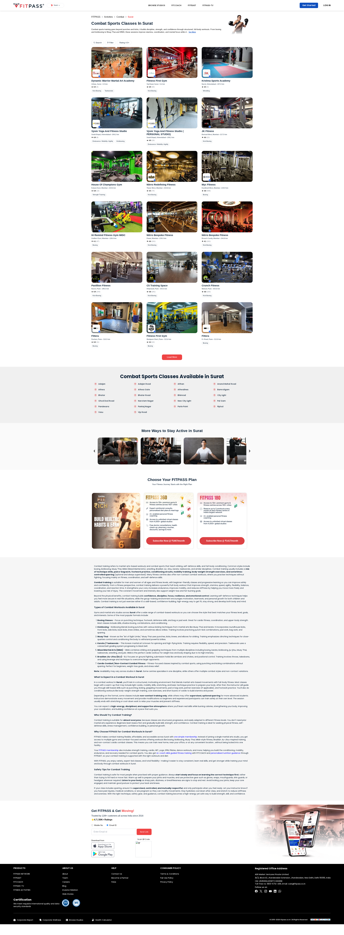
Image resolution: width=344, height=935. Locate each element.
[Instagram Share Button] (265, 891)
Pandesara (103, 406)
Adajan (101, 384)
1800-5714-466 (274, 883)
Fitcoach (176, 5)
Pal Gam (221, 401)
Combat (120, 17)
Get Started (308, 5)
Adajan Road (144, 384)
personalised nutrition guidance (225, 753)
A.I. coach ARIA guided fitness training (174, 753)
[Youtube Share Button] (270, 891)
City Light (221, 395)
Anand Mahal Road (226, 384)
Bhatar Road (144, 395)
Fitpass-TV (208, 5)
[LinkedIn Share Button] (275, 891)
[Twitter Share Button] (261, 891)
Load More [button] (172, 357)
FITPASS (95, 17)
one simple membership (185, 736)
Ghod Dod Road (106, 401)
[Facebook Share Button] (256, 891)
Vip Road (142, 412)
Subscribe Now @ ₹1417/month (222, 541)
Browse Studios (156, 5)
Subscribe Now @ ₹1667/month (169, 541)
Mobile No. (98, 825)
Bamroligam (223, 389)
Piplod (220, 406)
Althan (181, 384)
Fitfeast (192, 5)
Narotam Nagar (146, 401)
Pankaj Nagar (144, 406)
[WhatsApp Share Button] (279, 891)
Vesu (100, 412)
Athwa (101, 389)
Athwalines (183, 389)
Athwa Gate (144, 389)
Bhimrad (182, 395)
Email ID (113, 825)
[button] (55, 5)
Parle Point (183, 406)
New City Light (184, 401)
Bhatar (101, 395)
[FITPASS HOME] (28, 5)
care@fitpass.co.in (296, 883)
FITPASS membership (109, 750)
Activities (108, 17)
